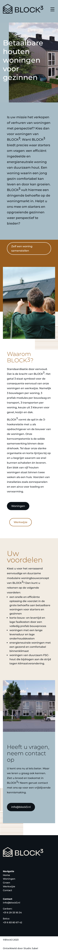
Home (6, 875)
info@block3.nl (21, 806)
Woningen (18, 506)
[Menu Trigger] (52, 9)
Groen (6, 882)
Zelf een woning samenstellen (21, 248)
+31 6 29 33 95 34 (12, 912)
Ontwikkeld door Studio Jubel (20, 948)
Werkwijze (20, 522)
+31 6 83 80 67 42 (12, 922)
